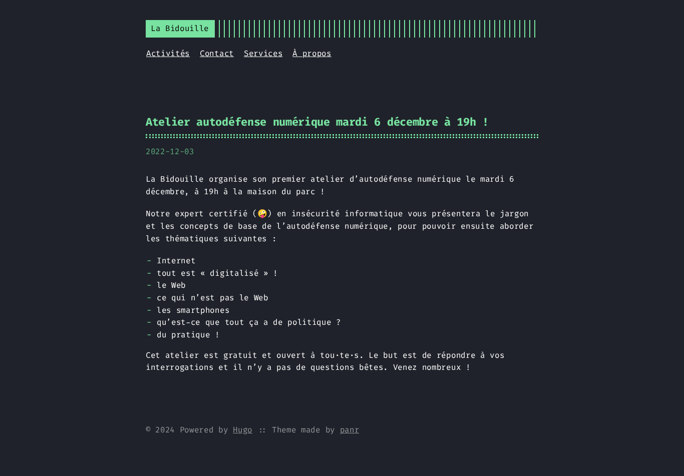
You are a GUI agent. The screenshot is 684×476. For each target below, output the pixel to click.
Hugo (242, 429)
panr (350, 429)
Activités (168, 53)
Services (263, 53)
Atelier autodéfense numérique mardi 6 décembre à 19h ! (317, 122)
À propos (311, 53)
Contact (217, 53)
